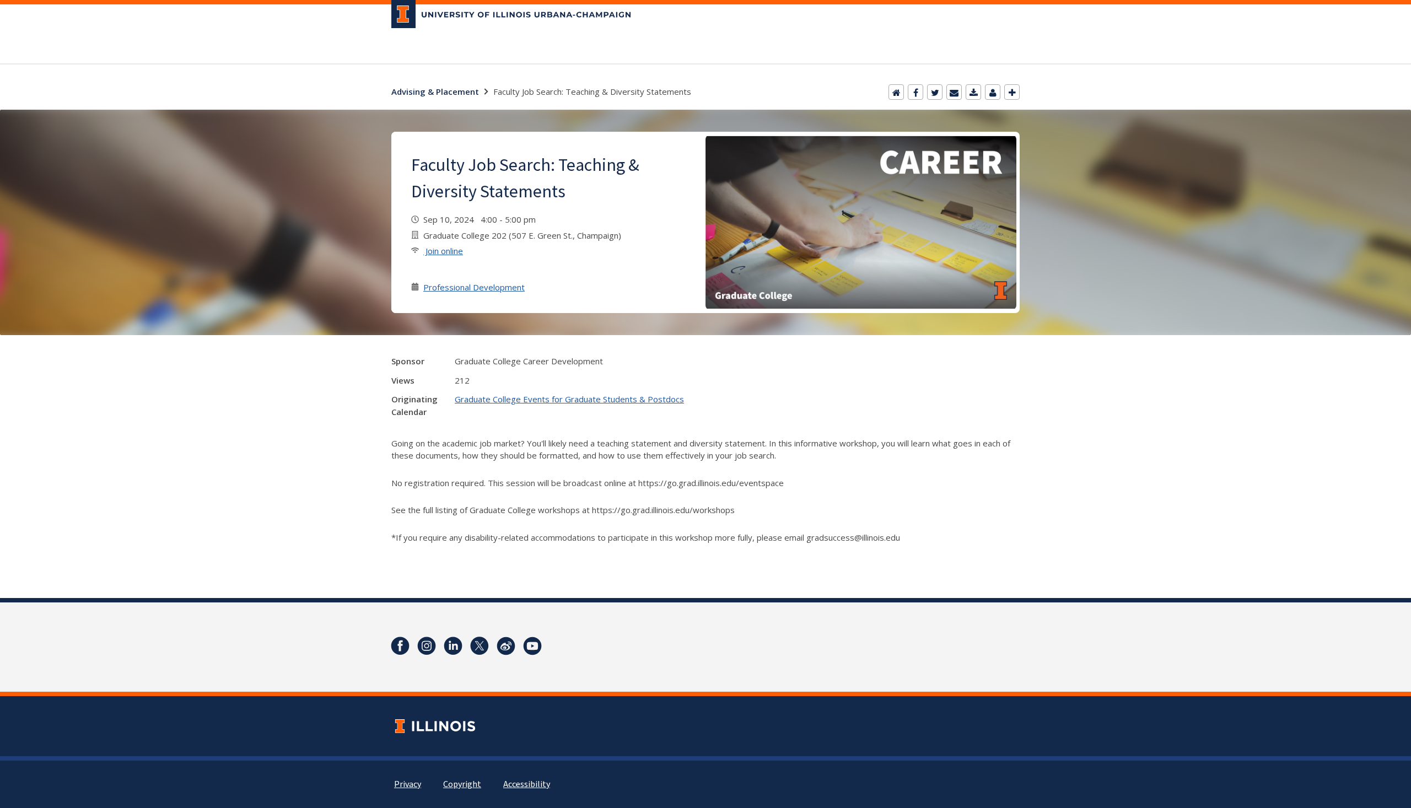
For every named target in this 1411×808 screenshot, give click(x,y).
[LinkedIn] (453, 646)
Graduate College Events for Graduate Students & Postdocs (569, 399)
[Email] (954, 92)
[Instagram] (426, 646)
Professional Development (474, 287)
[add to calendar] (973, 92)
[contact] (992, 92)
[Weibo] (506, 646)
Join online (443, 250)
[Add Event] (1012, 92)
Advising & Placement (435, 91)
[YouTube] (532, 646)
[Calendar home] (896, 92)
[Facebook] (915, 92)
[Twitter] (935, 92)
